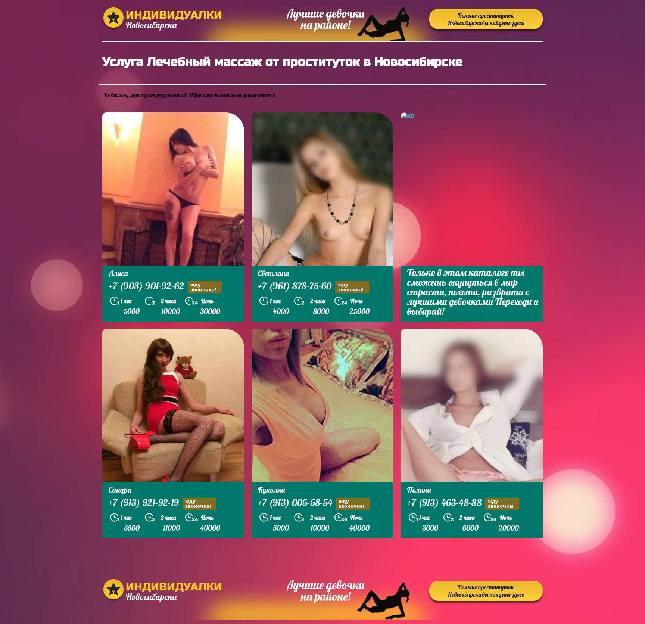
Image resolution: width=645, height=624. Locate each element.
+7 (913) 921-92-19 (160, 503)
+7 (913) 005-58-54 (311, 503)
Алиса (118, 273)
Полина (419, 489)
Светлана (273, 273)
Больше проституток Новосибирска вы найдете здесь (486, 19)
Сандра (120, 489)
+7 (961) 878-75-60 (311, 287)
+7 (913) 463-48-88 (460, 503)
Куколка (271, 489)
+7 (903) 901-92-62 (162, 287)
